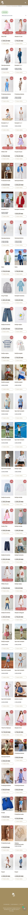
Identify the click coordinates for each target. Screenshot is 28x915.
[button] (25, 3)
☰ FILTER (5, 12)
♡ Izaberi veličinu (5, 43)
